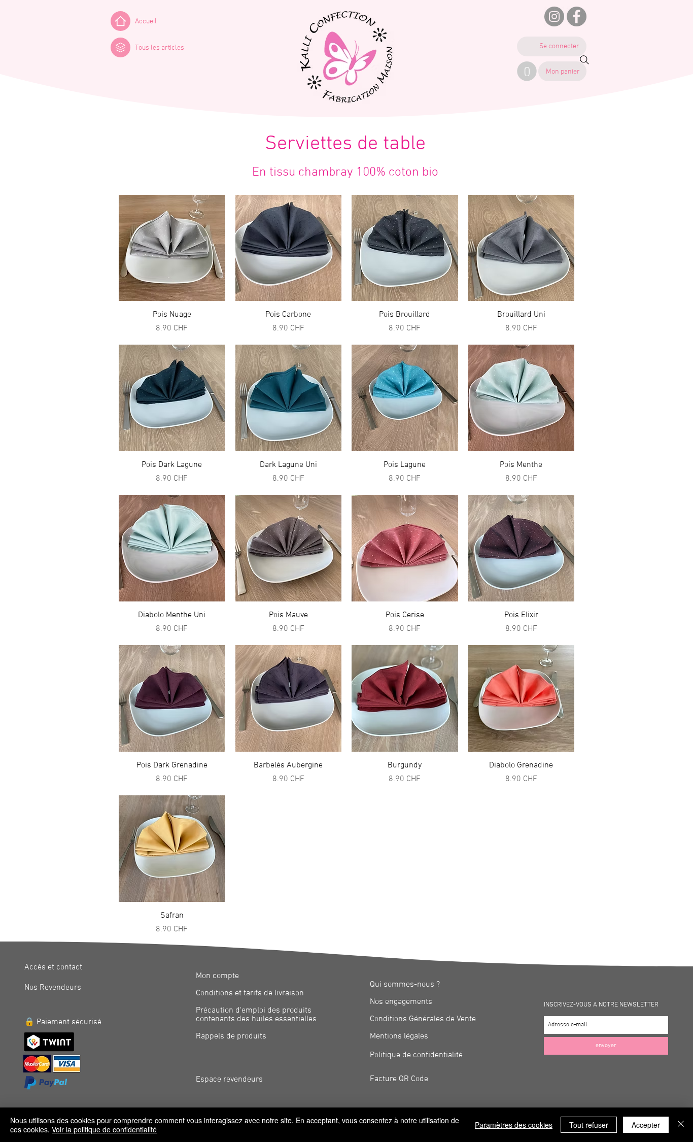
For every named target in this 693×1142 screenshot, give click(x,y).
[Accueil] (120, 21)
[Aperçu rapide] (172, 248)
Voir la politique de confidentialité (104, 1129)
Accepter (646, 1125)
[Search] (584, 60)
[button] (120, 47)
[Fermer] (681, 1125)
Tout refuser (588, 1125)
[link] (527, 71)
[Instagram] (554, 16)
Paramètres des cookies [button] (513, 1125)
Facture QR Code (399, 1079)
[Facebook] (576, 16)
